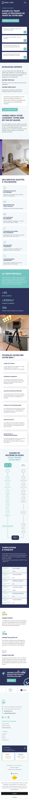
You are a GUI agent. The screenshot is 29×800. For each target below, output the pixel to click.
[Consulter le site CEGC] (22, 690)
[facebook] (3, 717)
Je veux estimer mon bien (9, 109)
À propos (4, 734)
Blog (3, 736)
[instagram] (5, 717)
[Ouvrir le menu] (25, 2)
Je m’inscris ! (11, 680)
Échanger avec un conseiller (10, 20)
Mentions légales (14, 767)
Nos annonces (5, 724)
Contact (4, 738)
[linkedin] (8, 717)
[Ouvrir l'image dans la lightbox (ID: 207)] (14, 333)
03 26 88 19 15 (8, 711)
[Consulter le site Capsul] (10, 690)
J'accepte (14, 793)
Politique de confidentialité (14, 769)
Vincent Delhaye (18, 765)
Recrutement (5, 740)
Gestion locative (6, 725)
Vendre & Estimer (6, 727)
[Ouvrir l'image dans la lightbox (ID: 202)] (14, 157)
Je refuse (14, 797)
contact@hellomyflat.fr (10, 713)
